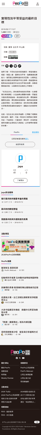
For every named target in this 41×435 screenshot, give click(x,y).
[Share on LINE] (15, 66)
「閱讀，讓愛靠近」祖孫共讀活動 (16, 321)
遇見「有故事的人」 (28, 402)
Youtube (23, 358)
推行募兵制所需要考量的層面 (14, 199)
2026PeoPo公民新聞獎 (10, 254)
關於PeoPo (5, 367)
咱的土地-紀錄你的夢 (9, 398)
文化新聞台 (9, 334)
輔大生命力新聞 (10, 280)
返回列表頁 (20, 144)
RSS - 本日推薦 (7, 415)
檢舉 (17, 36)
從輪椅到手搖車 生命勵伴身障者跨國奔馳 (19, 277)
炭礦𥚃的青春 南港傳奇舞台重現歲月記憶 (19, 287)
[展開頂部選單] (38, 4)
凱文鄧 (7, 324)
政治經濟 (12, 52)
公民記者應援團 (26, 374)
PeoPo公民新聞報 (27, 367)
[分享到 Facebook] (7, 66)
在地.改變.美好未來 (27, 398)
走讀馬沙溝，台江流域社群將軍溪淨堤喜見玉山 (19, 298)
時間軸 (3, 374)
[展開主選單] (3, 4)
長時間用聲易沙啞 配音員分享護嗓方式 (19, 331)
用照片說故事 (6, 402)
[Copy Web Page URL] (19, 66)
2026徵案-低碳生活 (27, 391)
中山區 (21, 47)
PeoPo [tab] (16, 132)
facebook (17, 358)
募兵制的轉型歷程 (9, 209)
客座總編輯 (24, 381)
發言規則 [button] (35, 132)
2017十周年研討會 (27, 395)
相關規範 (4, 371)
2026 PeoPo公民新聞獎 (10, 395)
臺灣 (10, 47)
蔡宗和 (7, 315)
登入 (27, 138)
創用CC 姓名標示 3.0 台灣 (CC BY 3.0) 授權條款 (13, 57)
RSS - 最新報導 (7, 411)
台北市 (15, 47)
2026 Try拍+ (6, 391)
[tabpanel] (20, 138)
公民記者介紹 (25, 378)
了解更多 (20, 180)
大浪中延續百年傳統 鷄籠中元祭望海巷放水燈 (19, 311)
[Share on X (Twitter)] (11, 66)
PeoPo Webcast (10, 270)
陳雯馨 (7, 290)
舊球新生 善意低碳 (9, 267)
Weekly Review (7, 378)
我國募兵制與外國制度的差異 (14, 219)
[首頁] (20, 4)
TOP (36, 422)
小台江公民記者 (10, 302)
